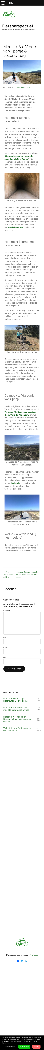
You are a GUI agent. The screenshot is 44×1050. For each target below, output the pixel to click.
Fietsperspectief (17, 26)
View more (12, 1043)
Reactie (6, 611)
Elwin (18, 87)
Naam (5, 637)
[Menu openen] (3, 34)
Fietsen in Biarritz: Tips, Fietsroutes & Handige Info (15, 699)
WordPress (33, 955)
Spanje (27, 87)
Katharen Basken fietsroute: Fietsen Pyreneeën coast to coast (27, 574)
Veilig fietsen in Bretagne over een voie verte (17, 729)
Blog (22, 87)
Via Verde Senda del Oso (8, 574)
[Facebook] (18, 961)
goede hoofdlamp (16, 227)
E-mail (6, 647)
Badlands (15, 483)
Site (4, 657)
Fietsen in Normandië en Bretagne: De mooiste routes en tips (17, 719)
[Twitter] (22, 961)
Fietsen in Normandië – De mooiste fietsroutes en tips (16, 708)
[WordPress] (26, 961)
